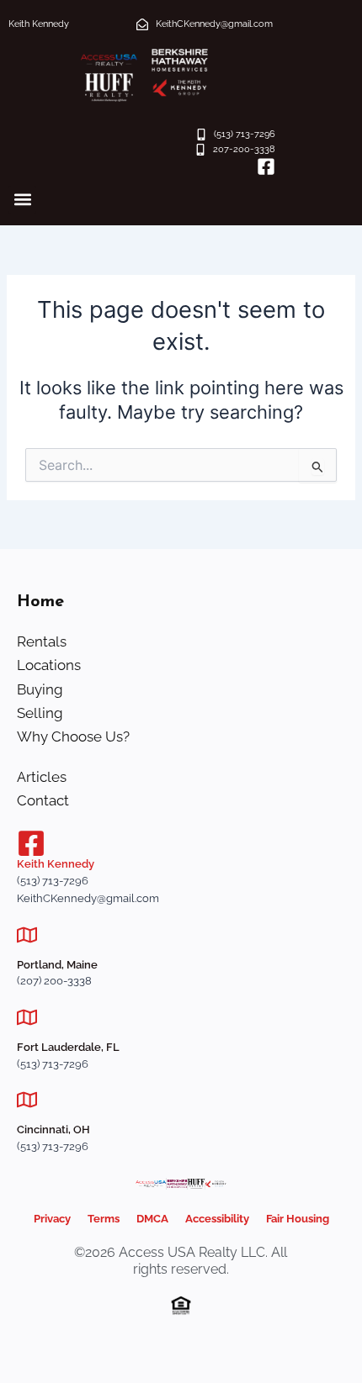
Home (40, 602)
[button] (22, 200)
